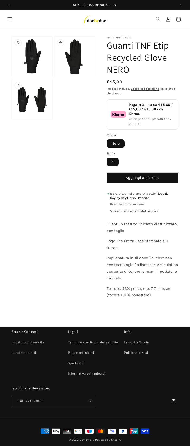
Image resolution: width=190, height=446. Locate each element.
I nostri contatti (24, 353)
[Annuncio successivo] (181, 5)
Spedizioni (76, 363)
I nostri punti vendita (28, 342)
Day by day (87, 439)
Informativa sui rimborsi (86, 374)
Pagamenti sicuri (81, 353)
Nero (115, 144)
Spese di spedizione (145, 88)
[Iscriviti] (90, 400)
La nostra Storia (136, 342)
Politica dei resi (136, 353)
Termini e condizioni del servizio (93, 342)
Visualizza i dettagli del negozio (134, 211)
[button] (10, 19)
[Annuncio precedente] (9, 5)
